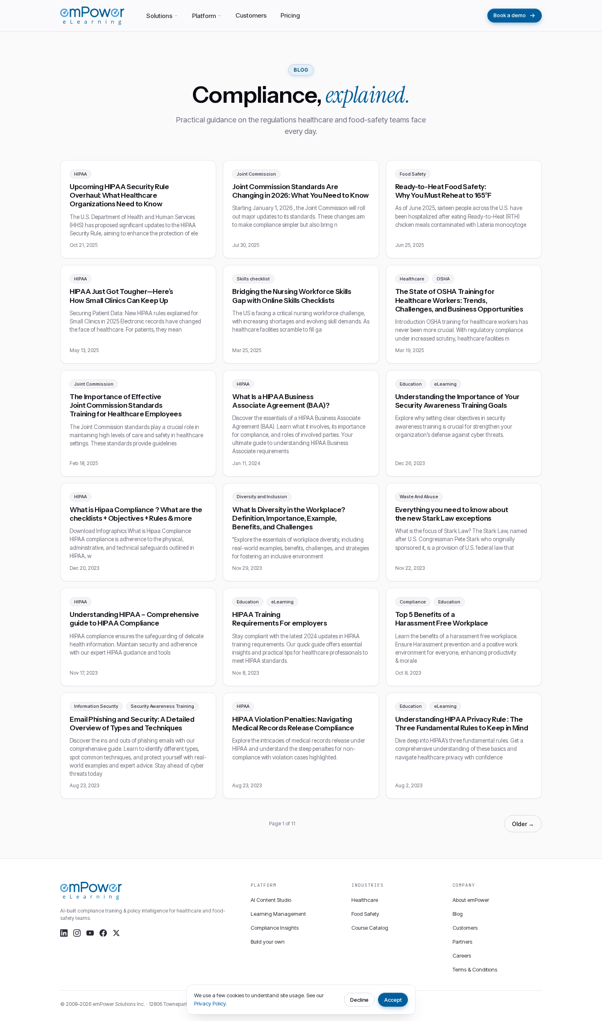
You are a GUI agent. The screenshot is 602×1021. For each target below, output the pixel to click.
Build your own (268, 941)
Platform (204, 16)
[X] (116, 933)
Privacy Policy (210, 1003)
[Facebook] (103, 933)
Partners (462, 941)
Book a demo (509, 15)
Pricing (290, 15)
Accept (393, 999)
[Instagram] (77, 933)
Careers (462, 955)
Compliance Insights (275, 927)
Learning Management (278, 913)
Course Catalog (369, 927)
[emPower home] (92, 16)
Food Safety (365, 913)
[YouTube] (90, 933)
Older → (523, 823)
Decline (359, 999)
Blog (458, 913)
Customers (251, 15)
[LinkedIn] (64, 933)
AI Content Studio (271, 900)
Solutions (159, 16)
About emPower (471, 900)
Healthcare (364, 900)
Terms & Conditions (475, 969)
